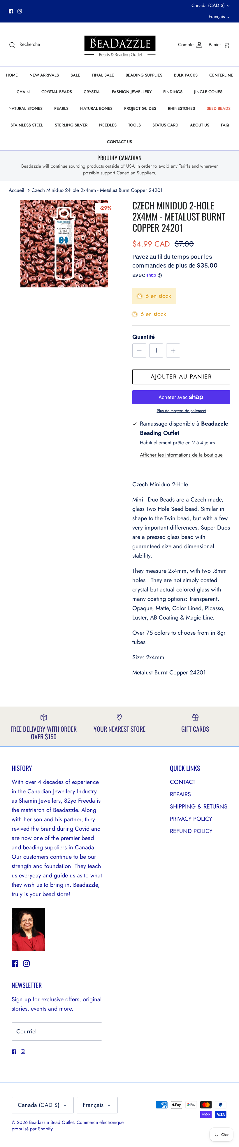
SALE (75, 75)
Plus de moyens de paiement (181, 410)
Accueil (16, 190)
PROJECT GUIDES (140, 108)
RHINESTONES (181, 108)
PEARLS (61, 108)
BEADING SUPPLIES (144, 75)
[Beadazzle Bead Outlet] (119, 44)
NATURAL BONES (96, 108)
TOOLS (134, 125)
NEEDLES (108, 125)
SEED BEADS (219, 108)
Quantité (143, 337)
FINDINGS (172, 92)
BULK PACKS (186, 75)
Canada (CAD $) (208, 5)
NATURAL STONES (25, 108)
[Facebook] (11, 11)
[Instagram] (19, 11)
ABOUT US (199, 125)
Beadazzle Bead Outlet (51, 1122)
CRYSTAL (92, 92)
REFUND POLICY (191, 831)
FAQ (225, 125)
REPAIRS (180, 794)
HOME (12, 75)
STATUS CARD (165, 125)
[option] (64, 243)
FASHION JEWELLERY (132, 92)
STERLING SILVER (71, 125)
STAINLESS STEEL (26, 125)
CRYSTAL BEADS (56, 92)
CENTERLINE (221, 75)
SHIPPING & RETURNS (198, 806)
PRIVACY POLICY (191, 819)
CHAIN (23, 92)
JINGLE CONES (208, 92)
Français (217, 16)
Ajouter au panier (181, 376)
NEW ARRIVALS (44, 75)
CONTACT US (119, 142)
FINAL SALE (103, 75)
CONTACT (182, 782)
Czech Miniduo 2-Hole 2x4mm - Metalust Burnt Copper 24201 (97, 190)
